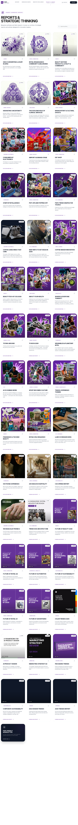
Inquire (73, 2)
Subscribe (65, 2)
